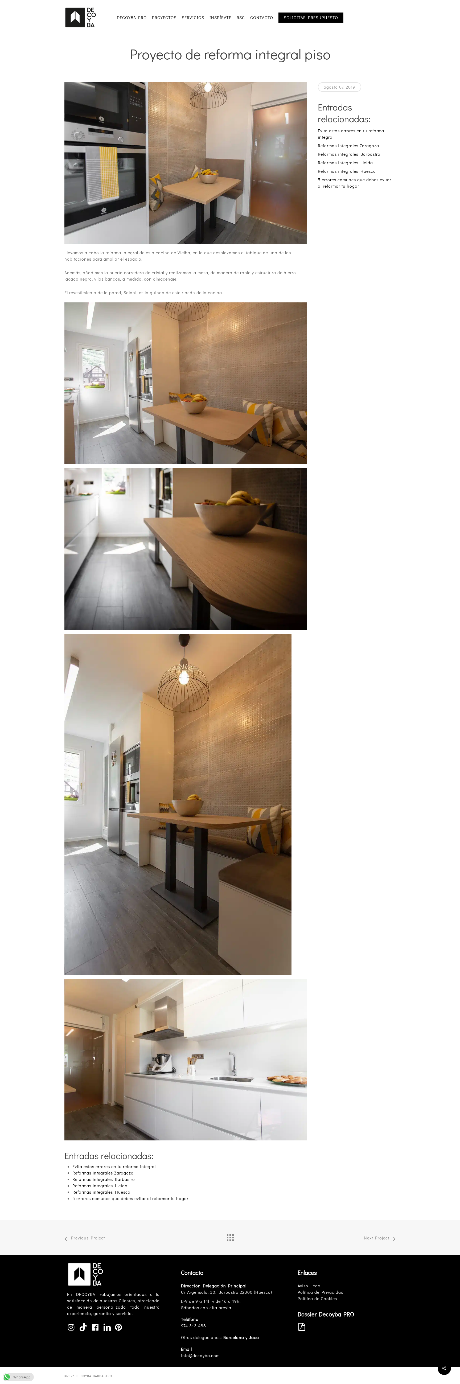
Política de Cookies (317, 1298)
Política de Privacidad (321, 1292)
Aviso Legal (310, 1285)
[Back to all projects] (230, 1236)
